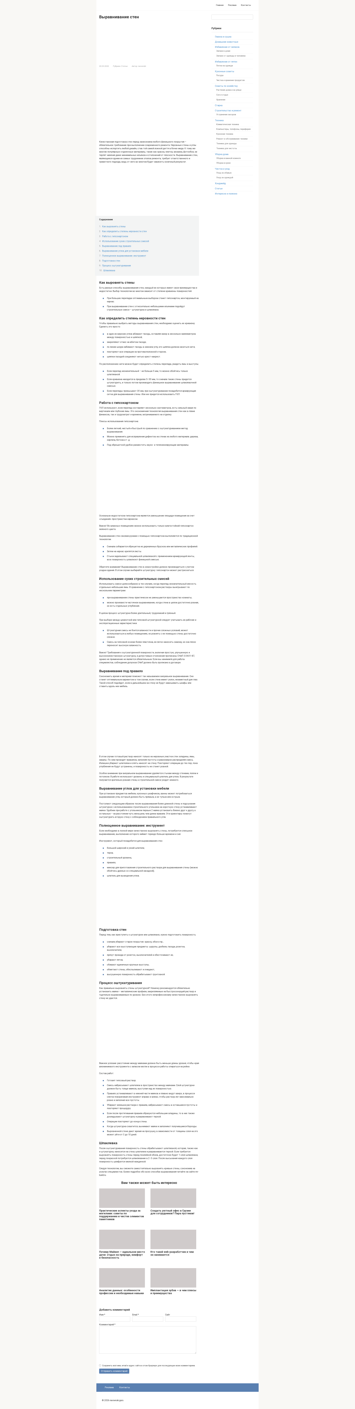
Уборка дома (221, 154)
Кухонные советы (224, 71)
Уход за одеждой (224, 177)
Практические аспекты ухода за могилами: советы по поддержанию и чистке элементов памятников (121, 1215)
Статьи (124, 66)
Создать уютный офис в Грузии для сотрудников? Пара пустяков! (172, 1212)
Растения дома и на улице (228, 90)
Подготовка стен (111, 260)
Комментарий (107, 1324)
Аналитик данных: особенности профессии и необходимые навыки (121, 1292)
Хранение (220, 100)
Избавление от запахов (227, 47)
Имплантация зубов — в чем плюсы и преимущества (173, 1292)
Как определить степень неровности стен (124, 231)
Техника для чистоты (226, 148)
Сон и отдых (222, 95)
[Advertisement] (149, 41)
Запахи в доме (223, 51)
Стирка (218, 105)
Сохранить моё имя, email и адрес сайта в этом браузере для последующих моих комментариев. (148, 1365)
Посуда (219, 75)
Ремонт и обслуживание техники (232, 139)
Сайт (167, 1314)
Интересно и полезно (226, 193)
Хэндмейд (220, 183)
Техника (219, 120)
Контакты (246, 5)
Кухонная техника (224, 134)
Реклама (232, 5)
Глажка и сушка (223, 36)
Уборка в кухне (223, 163)
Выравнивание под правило (116, 246)
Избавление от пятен (226, 61)
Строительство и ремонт (228, 110)
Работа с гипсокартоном (115, 236)
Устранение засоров (226, 114)
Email (135, 1314)
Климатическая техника (227, 124)
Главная (220, 5)
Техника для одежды (226, 143)
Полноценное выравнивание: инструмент (124, 255)
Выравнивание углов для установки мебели (125, 251)
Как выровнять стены (114, 226)
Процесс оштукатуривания (116, 265)
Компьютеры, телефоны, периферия (233, 129)
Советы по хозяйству (226, 86)
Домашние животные (226, 42)
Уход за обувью (224, 173)
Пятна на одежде (224, 66)
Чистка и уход (222, 169)
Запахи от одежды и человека (230, 56)
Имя (102, 1314)
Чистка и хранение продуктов (230, 80)
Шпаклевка (109, 270)
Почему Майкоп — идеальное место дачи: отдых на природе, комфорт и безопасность (122, 1254)
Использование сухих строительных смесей (125, 241)
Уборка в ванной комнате (228, 158)
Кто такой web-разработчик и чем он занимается (172, 1253)
